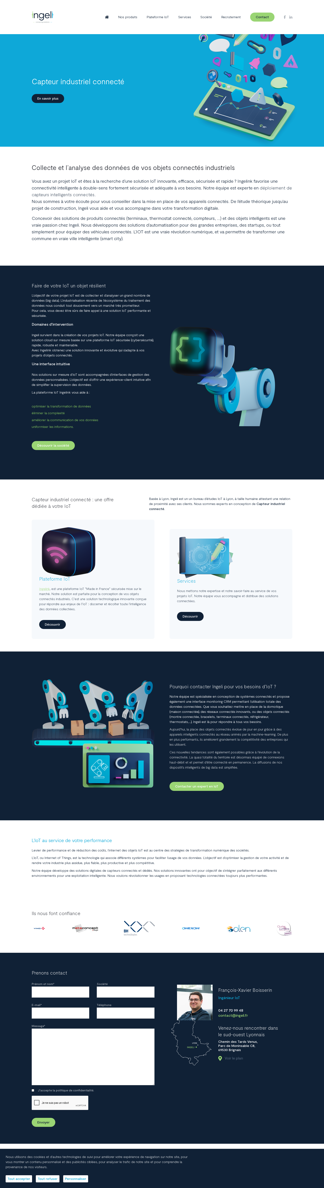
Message (38, 1026)
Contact (262, 17)
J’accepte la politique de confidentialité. (66, 1090)
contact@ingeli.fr (233, 1015)
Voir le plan (234, 1058)
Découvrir (52, 624)
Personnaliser (75, 1179)
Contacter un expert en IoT (196, 786)
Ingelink (44, 589)
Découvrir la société (53, 445)
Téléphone (104, 1005)
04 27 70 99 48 (230, 1010)
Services (184, 17)
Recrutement (231, 17)
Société (206, 17)
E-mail (37, 1005)
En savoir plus (47, 98)
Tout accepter (19, 1179)
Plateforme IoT (158, 17)
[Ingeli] (42, 17)
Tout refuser (48, 1179)
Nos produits (127, 17)
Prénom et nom (43, 984)
